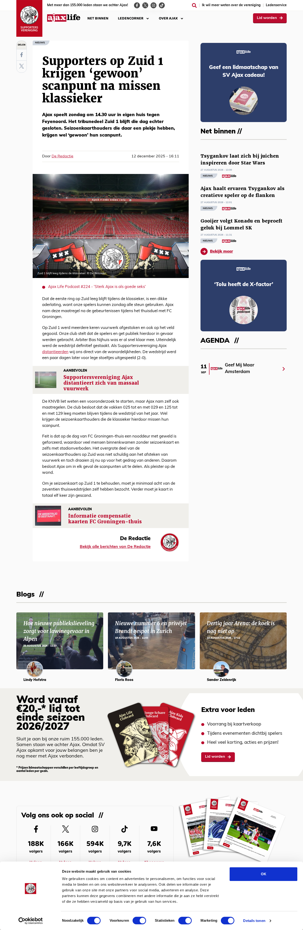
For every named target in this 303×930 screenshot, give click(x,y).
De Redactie (62, 156)
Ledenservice (276, 5)
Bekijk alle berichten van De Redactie (115, 547)
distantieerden (55, 352)
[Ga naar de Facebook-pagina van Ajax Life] (137, 5)
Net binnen (97, 18)
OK (263, 874)
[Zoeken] (194, 5)
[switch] (139, 920)
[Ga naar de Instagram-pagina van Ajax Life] (153, 5)
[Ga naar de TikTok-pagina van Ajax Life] (162, 5)
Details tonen (254, 921)
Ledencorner (130, 18)
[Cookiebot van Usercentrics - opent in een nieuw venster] (30, 920)
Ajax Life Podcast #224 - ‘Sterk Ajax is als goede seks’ (97, 287)
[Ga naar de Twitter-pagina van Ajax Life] (145, 5)
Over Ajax (168, 18)
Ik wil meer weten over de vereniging (231, 5)
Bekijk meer (221, 252)
